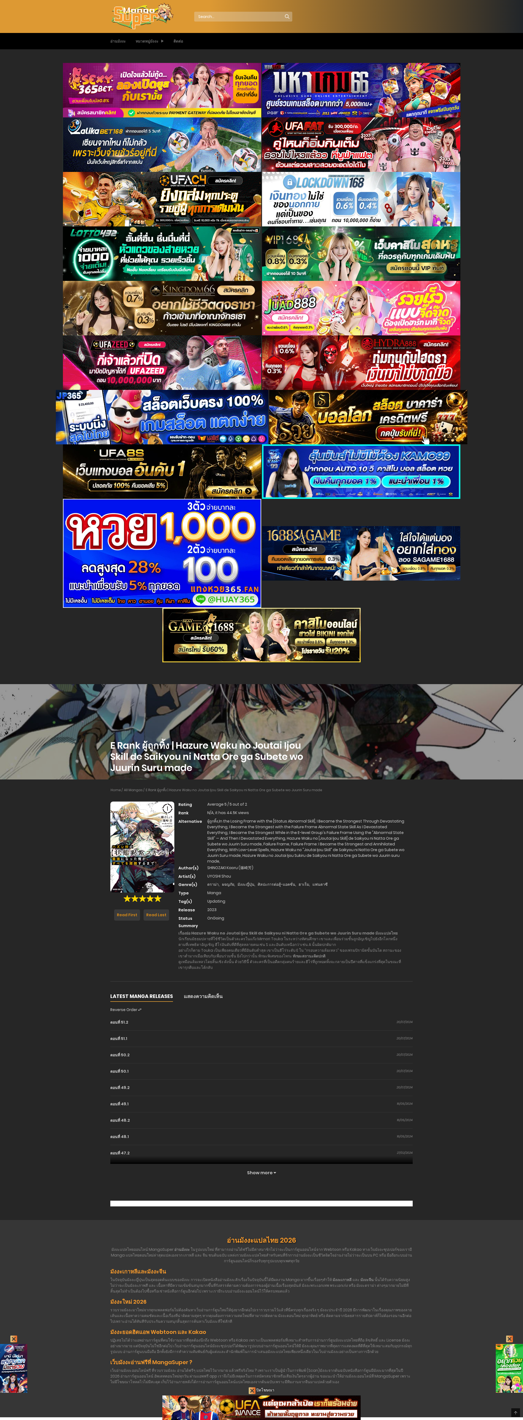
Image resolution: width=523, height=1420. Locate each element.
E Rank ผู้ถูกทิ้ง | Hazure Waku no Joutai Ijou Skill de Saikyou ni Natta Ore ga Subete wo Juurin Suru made (234, 790)
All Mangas (133, 790)
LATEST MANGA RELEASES (141, 996)
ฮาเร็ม (304, 884)
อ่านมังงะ (118, 41)
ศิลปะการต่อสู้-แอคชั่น (276, 884)
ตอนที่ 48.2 (120, 1120)
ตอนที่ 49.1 (119, 1104)
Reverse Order (124, 1009)
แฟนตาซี (320, 884)
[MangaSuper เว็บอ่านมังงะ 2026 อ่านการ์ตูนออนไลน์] (142, 16)
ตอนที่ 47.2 (120, 1153)
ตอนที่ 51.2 (119, 1022)
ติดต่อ (178, 41)
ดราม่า (213, 884)
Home (116, 790)
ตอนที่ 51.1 (118, 1038)
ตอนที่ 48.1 (119, 1136)
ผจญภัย (228, 884)
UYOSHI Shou (219, 876)
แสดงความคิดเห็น (203, 996)
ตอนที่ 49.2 (120, 1087)
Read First (127, 915)
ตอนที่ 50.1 (119, 1071)
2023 (212, 909)
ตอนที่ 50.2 (120, 1055)
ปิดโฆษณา (265, 1390)
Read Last (156, 915)
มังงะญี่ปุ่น (246, 884)
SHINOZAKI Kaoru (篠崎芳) (230, 867)
